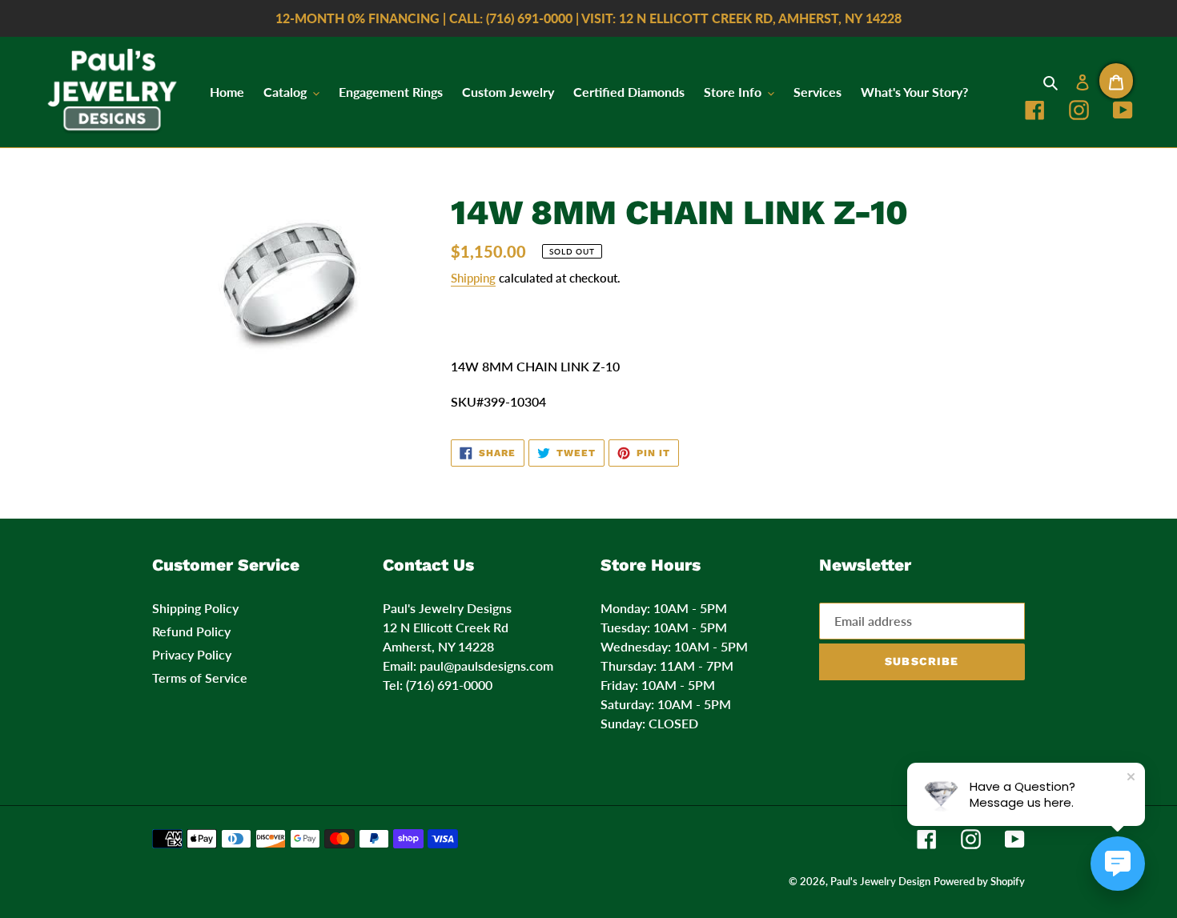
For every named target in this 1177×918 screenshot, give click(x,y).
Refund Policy (191, 631)
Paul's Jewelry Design (880, 881)
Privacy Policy (191, 654)
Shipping (473, 278)
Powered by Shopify (979, 881)
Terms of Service (199, 677)
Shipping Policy (195, 607)
